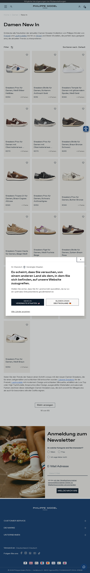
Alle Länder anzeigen (20, 311)
